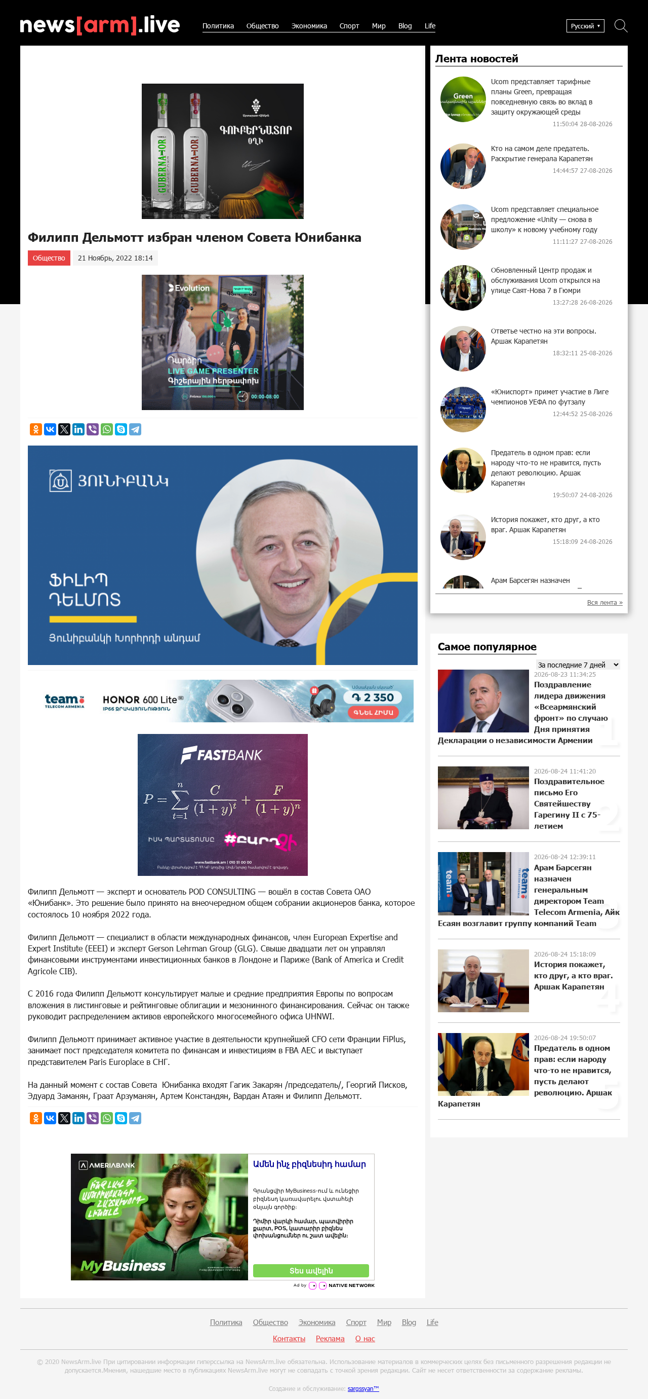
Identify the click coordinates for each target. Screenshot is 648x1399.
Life (430, 25)
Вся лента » (605, 602)
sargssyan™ (363, 1388)
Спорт (349, 25)
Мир (379, 25)
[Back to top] (630, 1381)
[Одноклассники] (36, 429)
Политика (218, 25)
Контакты (289, 1338)
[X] (64, 429)
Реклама (330, 1338)
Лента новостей (476, 58)
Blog (405, 25)
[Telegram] (135, 429)
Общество (263, 25)
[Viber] (93, 429)
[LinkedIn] (78, 429)
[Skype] (121, 429)
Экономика (309, 25)
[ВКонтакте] (50, 429)
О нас (365, 1338)
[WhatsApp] (107, 429)
